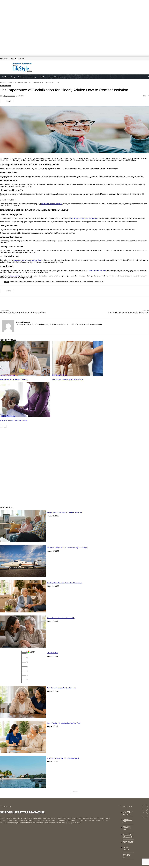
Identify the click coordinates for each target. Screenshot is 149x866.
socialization (14, 276)
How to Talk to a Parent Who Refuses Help (60, 618)
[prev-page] (1, 426)
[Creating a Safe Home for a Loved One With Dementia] (23, 596)
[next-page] (5, 426)
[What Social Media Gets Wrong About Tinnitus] (25, 399)
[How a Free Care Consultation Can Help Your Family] (23, 737)
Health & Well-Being (10, 82)
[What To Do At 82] (23, 667)
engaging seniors (29, 281)
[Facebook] (148, 59)
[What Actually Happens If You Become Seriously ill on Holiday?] (23, 561)
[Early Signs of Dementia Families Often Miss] (23, 702)
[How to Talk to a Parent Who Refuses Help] (23, 631)
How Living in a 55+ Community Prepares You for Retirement (128, 312)
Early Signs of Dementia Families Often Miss (61, 688)
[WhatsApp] (40, 101)
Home (2, 82)
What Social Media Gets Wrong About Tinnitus (13, 420)
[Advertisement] (81, 67)
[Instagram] (145, 815)
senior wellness (99, 281)
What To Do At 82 (52, 653)
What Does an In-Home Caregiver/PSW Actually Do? (67, 379)
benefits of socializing (16, 281)
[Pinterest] (33, 101)
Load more (74, 792)
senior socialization (75, 281)
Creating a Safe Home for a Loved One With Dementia (64, 583)
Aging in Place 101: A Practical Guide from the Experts (64, 512)
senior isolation (50, 281)
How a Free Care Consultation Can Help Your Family (64, 723)
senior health (40, 281)
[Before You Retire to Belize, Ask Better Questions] (23, 772)
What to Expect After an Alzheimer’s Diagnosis (13, 379)
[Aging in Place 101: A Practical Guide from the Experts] (23, 526)
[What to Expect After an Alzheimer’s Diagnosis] (25, 358)
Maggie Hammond (9, 96)
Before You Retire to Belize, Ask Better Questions (63, 758)
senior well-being (88, 281)
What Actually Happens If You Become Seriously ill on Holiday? (67, 548)
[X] (26, 101)
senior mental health (62, 281)
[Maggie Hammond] (1, 96)
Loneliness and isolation (97, 271)
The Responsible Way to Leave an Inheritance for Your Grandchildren (23, 312)
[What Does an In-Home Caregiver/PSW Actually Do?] (77, 358)
